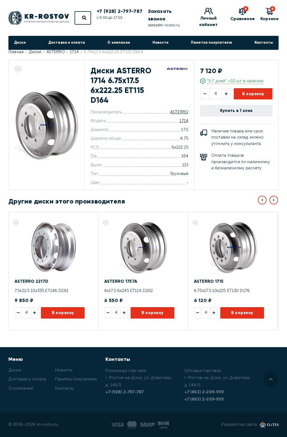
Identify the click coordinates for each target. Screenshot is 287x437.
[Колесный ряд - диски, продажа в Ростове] (38, 18)
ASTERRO (179, 112)
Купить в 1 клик (236, 110)
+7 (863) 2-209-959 (204, 399)
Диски (20, 42)
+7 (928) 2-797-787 (119, 11)
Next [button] (273, 200)
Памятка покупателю (211, 42)
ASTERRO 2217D (31, 281)
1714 (183, 121)
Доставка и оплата (66, 42)
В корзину (253, 93)
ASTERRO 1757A (120, 281)
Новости (160, 42)
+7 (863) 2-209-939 (204, 392)
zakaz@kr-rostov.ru (164, 25)
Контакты (263, 42)
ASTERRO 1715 (208, 281)
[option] (53, 271)
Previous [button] (262, 200)
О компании (118, 42)
